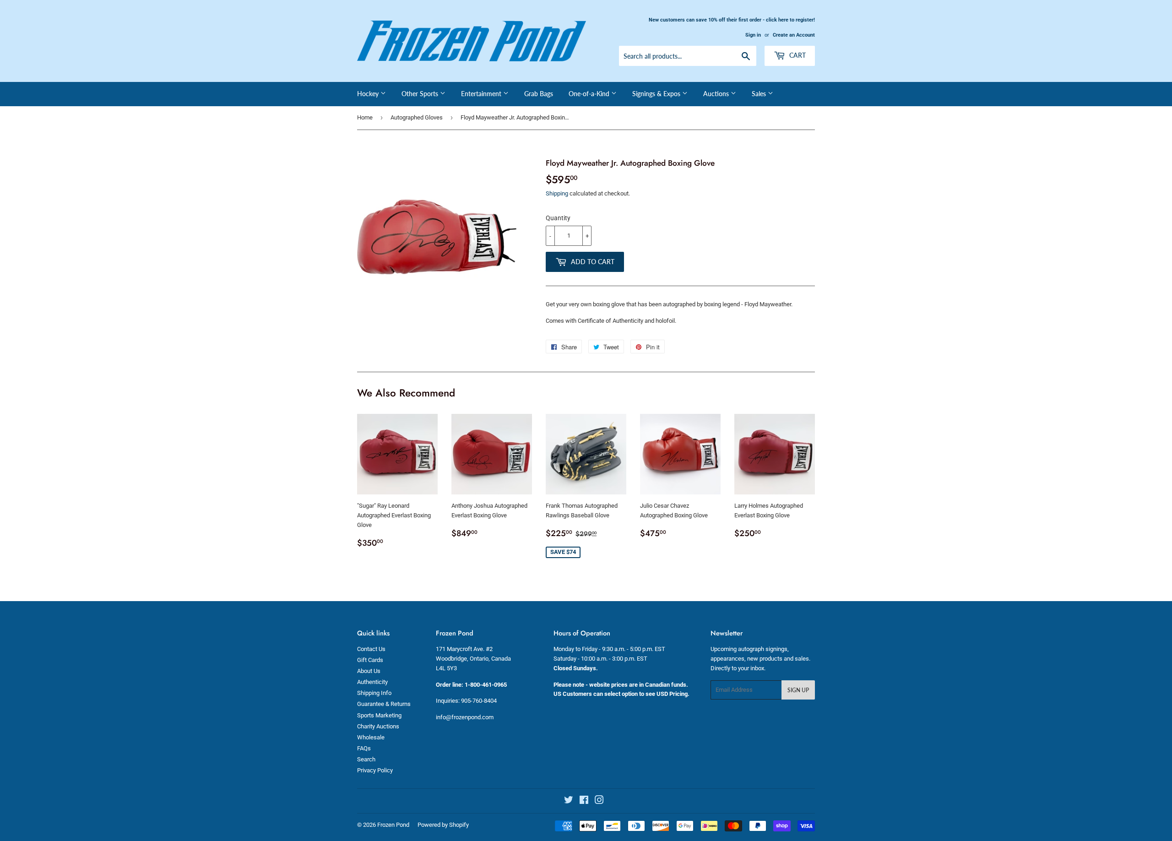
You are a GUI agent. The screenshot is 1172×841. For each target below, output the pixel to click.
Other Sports (421, 94)
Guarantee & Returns (384, 703)
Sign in (753, 35)
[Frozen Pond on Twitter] (568, 801)
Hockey (368, 94)
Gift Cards (370, 660)
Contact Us (371, 649)
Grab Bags (538, 94)
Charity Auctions (378, 726)
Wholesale (371, 737)
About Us (368, 670)
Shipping (557, 193)
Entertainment (482, 94)
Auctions (717, 94)
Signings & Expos (657, 94)
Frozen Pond (393, 824)
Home (365, 117)
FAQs (364, 748)
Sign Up (798, 690)
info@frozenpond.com (465, 717)
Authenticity (372, 681)
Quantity (558, 218)
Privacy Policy (375, 770)
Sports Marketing (379, 715)
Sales (760, 94)
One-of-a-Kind (590, 94)
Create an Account (794, 35)
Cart (796, 55)
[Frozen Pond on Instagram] (599, 801)
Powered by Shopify (443, 824)
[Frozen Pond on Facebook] (584, 801)
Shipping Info (374, 692)
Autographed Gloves (417, 117)
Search (366, 759)
